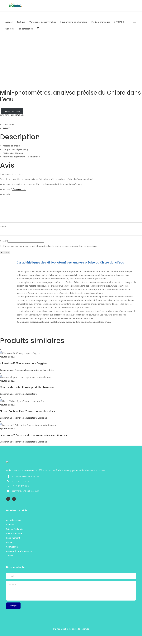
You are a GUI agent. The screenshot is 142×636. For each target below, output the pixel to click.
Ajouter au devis (12, 111)
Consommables (22, 369)
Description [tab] (8, 124)
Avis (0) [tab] (6, 128)
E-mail (3, 241)
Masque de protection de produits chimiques (27, 387)
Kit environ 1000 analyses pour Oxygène (23, 363)
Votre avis (5, 194)
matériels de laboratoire (42, 369)
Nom (3, 226)
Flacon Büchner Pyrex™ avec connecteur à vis (27, 411)
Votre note (6, 189)
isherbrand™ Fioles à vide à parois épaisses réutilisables (33, 435)
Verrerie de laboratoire (26, 393)
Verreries (42, 417)
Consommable (18, 114)
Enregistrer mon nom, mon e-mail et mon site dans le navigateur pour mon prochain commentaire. (50, 246)
